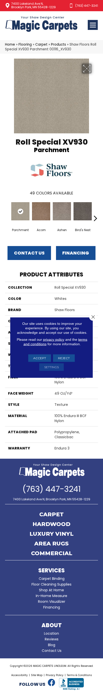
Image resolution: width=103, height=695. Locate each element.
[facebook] (51, 683)
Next (95, 210)
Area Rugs (51, 544)
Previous (7, 210)
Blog (51, 644)
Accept (39, 358)
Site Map (36, 675)
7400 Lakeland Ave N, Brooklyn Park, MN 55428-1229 (33, 5)
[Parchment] (20, 211)
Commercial (51, 554)
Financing (51, 607)
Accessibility (19, 675)
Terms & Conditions (79, 675)
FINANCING (75, 253)
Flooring (25, 44)
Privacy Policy (55, 675)
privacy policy (53, 340)
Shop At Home (51, 590)
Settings (51, 367)
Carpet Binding (51, 578)
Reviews (51, 639)
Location (51, 633)
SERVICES (51, 570)
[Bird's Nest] (82, 211)
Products (58, 44)
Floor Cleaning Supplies (52, 584)
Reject (64, 358)
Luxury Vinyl (52, 534)
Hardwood (51, 524)
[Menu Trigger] (93, 25)
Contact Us (29, 253)
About (52, 625)
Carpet (41, 44)
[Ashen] (62, 211)
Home (10, 44)
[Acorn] (41, 211)
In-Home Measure (51, 595)
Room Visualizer (51, 601)
